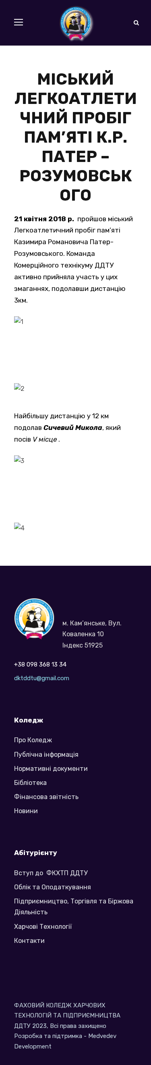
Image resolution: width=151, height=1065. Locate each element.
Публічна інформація (46, 754)
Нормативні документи (51, 768)
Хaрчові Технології (43, 926)
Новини (26, 811)
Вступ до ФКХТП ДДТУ (50, 873)
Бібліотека (30, 783)
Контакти (29, 941)
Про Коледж (33, 740)
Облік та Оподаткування (52, 887)
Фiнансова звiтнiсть (46, 797)
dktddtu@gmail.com (41, 678)
